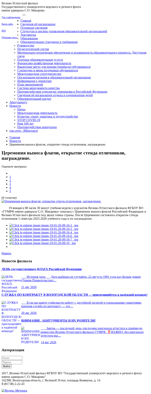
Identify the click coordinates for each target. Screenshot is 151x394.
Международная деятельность (37, 113)
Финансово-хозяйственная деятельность (44, 63)
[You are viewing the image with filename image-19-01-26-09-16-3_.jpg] (43, 229)
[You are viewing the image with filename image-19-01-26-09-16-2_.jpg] (43, 225)
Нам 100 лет (25, 123)
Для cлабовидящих (11, 17)
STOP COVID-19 (28, 120)
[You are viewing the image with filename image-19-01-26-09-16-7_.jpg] (43, 239)
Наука (21, 109)
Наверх (6, 253)
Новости (15, 105)
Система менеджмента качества (38, 88)
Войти (6, 366)
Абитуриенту (18, 102)
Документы (28, 34)
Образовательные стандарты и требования (48, 42)
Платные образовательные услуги (40, 59)
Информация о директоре (34, 81)
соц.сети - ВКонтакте (23, 130)
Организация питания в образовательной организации (54, 77)
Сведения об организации (37, 24)
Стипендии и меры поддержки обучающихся (47, 70)
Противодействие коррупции (37, 127)
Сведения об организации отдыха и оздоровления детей (55, 95)
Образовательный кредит (34, 98)
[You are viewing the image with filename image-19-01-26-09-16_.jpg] (42, 243)
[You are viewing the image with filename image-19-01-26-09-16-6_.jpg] (43, 236)
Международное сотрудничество (39, 74)
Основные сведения (33, 27)
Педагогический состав (33, 49)
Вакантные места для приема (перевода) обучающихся (53, 66)
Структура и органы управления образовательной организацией (63, 31)
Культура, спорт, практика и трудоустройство (47, 116)
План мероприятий (30, 84)
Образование (29, 38)
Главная (25, 20)
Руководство (25, 45)
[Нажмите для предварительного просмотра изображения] (51, 201)
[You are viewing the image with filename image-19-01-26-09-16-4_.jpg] (43, 232)
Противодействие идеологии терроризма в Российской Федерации (62, 91)
